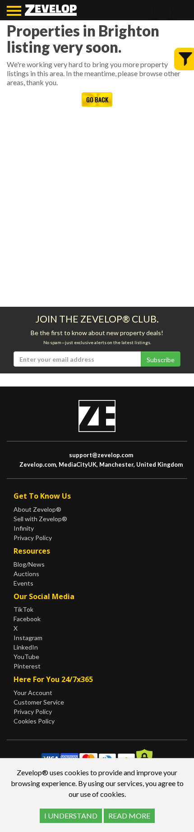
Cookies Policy (34, 721)
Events (23, 583)
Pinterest (27, 666)
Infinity (24, 528)
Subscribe (161, 360)
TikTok (23, 609)
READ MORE (129, 815)
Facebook (27, 619)
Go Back (97, 99)
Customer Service (39, 702)
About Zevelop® (37, 509)
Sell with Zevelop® (40, 519)
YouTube (26, 656)
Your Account (33, 692)
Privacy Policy (33, 537)
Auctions (26, 573)
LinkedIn (26, 647)
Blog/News (29, 564)
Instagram (28, 637)
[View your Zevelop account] (177, 12)
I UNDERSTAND (70, 815)
